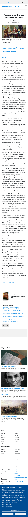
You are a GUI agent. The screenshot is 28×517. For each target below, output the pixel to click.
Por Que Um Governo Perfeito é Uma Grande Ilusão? (13, 316)
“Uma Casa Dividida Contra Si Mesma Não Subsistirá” (12, 388)
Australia (2, 449)
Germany (3, 459)
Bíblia (4, 282)
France (2, 457)
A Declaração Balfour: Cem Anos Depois (11, 308)
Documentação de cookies (7, 506)
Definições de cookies (14, 510)
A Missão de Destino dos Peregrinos (9, 416)
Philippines (17, 459)
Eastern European (4, 441)
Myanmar (16, 451)
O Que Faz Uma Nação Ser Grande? (8, 366)
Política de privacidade (6, 504)
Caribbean (3, 455)
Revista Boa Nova (6, 10)
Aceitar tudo (20, 514)
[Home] (10, 6)
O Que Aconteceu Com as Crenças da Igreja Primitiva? (14, 313)
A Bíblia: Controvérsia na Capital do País (11, 307)
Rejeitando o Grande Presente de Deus (11, 318)
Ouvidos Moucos (4, 394)
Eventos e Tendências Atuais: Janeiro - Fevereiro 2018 (14, 311)
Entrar (25, 2)
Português (17, 439)
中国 (2, 435)
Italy (2, 464)
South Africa (17, 462)
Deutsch (2, 439)
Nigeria (16, 457)
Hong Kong (3, 462)
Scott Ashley (17, 20)
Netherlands (17, 453)
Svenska (16, 443)
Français (16, 435)
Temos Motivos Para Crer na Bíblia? (10, 319)
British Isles (3, 451)
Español (16, 433)
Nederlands (17, 437)
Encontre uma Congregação (6, 2)
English (2, 443)
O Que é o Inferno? (6, 315)
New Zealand (17, 455)
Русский (16, 441)
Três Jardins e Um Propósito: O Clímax (10, 321)
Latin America (17, 449)
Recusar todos (7, 514)
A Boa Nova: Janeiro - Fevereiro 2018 (18, 297)
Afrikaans (3, 437)
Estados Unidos (10, 282)
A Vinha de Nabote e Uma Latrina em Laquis (12, 310)
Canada (2, 453)
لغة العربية (3, 433)
